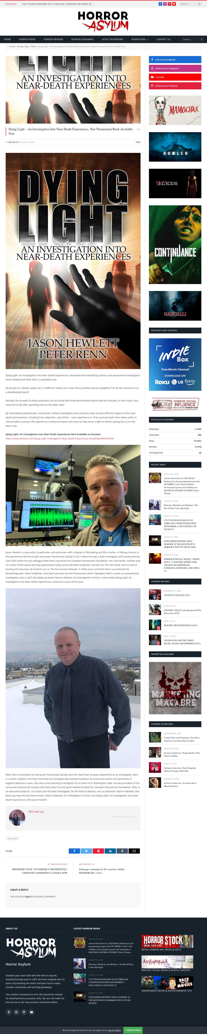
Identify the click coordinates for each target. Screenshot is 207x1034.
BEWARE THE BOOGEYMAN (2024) (180, 625)
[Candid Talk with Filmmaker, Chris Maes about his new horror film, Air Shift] (155, 737)
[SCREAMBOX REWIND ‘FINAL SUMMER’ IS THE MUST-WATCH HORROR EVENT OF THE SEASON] (155, 540)
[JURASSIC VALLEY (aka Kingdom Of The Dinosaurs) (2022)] (155, 609)
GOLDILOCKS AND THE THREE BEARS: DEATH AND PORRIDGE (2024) (182, 642)
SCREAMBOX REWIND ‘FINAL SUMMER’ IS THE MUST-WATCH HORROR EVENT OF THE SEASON (180, 544)
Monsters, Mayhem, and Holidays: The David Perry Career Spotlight (181, 507)
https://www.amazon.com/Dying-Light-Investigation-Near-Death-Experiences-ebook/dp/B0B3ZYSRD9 (60, 438)
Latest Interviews (112, 39)
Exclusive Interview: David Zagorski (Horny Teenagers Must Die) (180, 769)
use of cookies (114, 1030)
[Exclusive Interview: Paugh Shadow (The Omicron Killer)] (155, 752)
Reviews (153, 446)
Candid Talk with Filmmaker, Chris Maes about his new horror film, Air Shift (182, 739)
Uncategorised (156, 452)
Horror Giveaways (82, 39)
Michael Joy (13, 142)
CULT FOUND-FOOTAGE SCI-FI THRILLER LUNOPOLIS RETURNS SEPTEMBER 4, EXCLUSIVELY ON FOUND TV (58, 4)
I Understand (133, 1030)
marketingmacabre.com (124, 816)
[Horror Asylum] (103, 21)
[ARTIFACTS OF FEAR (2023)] (155, 594)
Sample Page (23, 46)
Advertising (138, 39)
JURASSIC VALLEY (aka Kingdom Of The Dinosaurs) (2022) (182, 612)
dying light (12, 838)
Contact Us (163, 39)
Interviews (154, 434)
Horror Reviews (53, 39)
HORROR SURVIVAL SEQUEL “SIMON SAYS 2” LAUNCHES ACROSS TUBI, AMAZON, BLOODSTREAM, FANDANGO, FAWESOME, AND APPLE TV (181, 565)
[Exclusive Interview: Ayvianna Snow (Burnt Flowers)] (155, 782)
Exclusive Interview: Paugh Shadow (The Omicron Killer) (182, 754)
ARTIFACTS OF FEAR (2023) (177, 595)
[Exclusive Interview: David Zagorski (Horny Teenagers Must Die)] (155, 767)
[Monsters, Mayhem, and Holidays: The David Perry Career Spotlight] (155, 504)
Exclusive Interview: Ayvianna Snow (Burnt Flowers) (180, 785)
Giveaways (154, 429)
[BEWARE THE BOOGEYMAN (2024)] (155, 625)
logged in (29, 896)
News (33, 46)
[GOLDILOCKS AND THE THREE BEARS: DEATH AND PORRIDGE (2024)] (155, 640)
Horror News (27, 39)
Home (7, 39)
